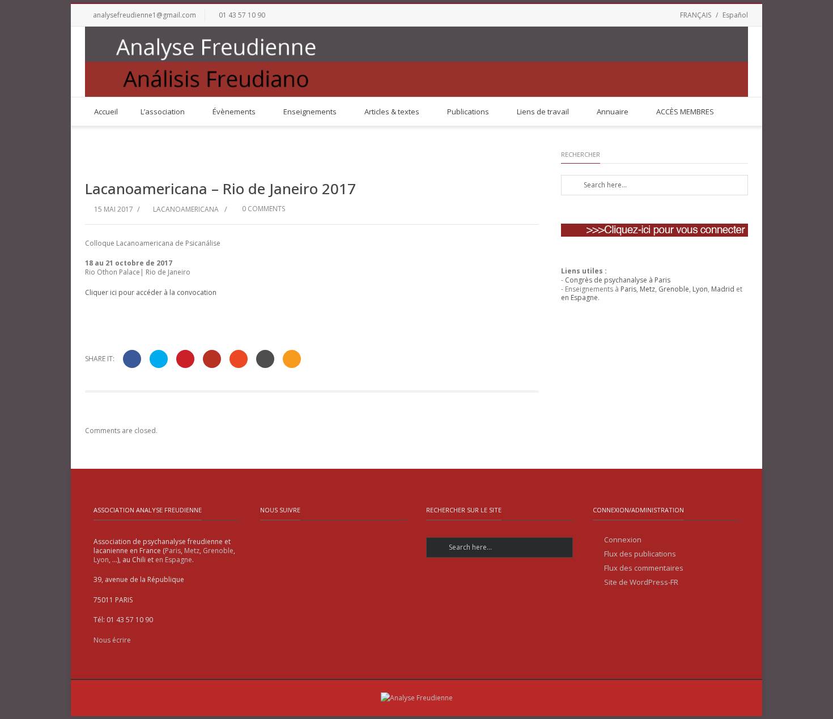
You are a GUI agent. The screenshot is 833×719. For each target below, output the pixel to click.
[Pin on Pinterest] (185, 359)
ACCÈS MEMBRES (685, 111)
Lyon (700, 289)
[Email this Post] (292, 359)
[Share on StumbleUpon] (239, 359)
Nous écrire (112, 640)
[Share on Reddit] (265, 359)
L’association (163, 111)
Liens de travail (543, 111)
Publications (468, 111)
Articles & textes (391, 111)
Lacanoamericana (186, 209)
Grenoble (673, 289)
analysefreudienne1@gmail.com (144, 15)
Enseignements (310, 111)
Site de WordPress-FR (641, 582)
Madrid (722, 289)
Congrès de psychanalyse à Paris (617, 280)
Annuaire (612, 111)
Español (735, 15)
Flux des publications (640, 554)
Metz (647, 289)
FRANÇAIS (695, 15)
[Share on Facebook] (132, 359)
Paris (628, 289)
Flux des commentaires (643, 568)
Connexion (622, 540)
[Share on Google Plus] (212, 359)
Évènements (234, 111)
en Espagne (579, 297)
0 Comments (262, 208)
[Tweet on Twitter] (159, 359)
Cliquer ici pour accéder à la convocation (150, 292)
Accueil (106, 111)
